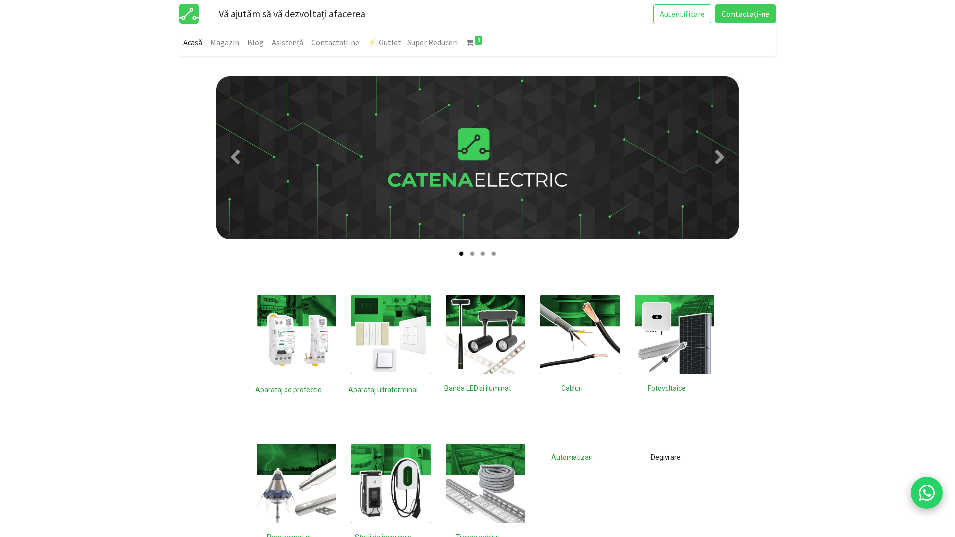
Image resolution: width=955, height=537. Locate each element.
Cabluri (572, 388)
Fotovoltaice (667, 388)
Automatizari (572, 457)
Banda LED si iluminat (477, 388)
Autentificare (682, 14)
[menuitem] (192, 42)
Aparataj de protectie (288, 390)
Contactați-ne (745, 14)
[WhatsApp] (927, 493)
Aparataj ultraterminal (383, 390)
